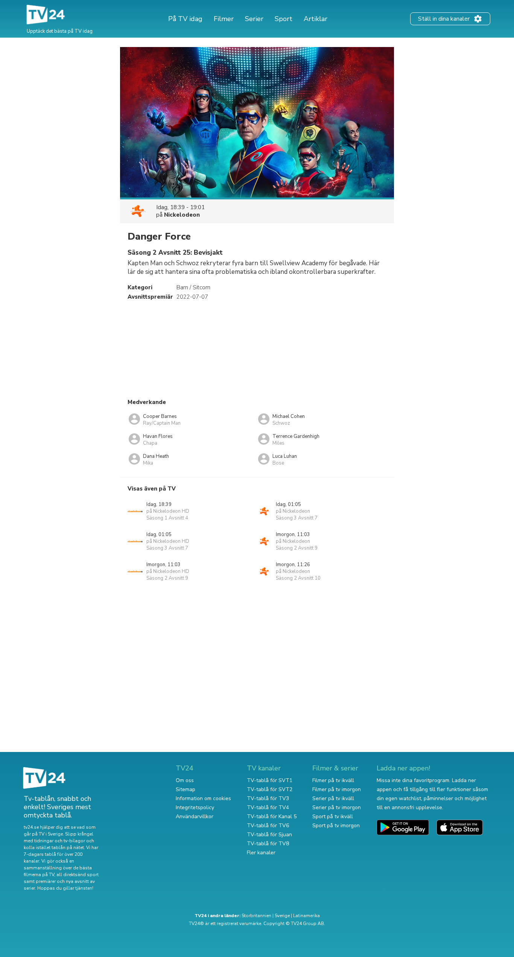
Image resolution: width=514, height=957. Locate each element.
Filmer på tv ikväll (333, 780)
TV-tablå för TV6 (268, 825)
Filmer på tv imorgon (336, 789)
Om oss (185, 780)
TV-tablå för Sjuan (269, 834)
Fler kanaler (261, 852)
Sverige (282, 916)
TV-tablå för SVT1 (269, 780)
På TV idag (185, 18)
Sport (283, 18)
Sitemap (185, 789)
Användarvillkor (194, 816)
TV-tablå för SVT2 (269, 789)
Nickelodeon (182, 215)
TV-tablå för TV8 (268, 843)
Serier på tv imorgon (336, 807)
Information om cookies (203, 798)
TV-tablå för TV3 (268, 798)
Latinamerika (306, 916)
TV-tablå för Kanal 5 (272, 816)
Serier (254, 18)
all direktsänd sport (77, 875)
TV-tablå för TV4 (268, 807)
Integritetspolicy (195, 807)
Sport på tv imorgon (336, 825)
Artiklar (315, 18)
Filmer (224, 18)
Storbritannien (256, 916)
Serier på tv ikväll (333, 798)
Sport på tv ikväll (332, 816)
